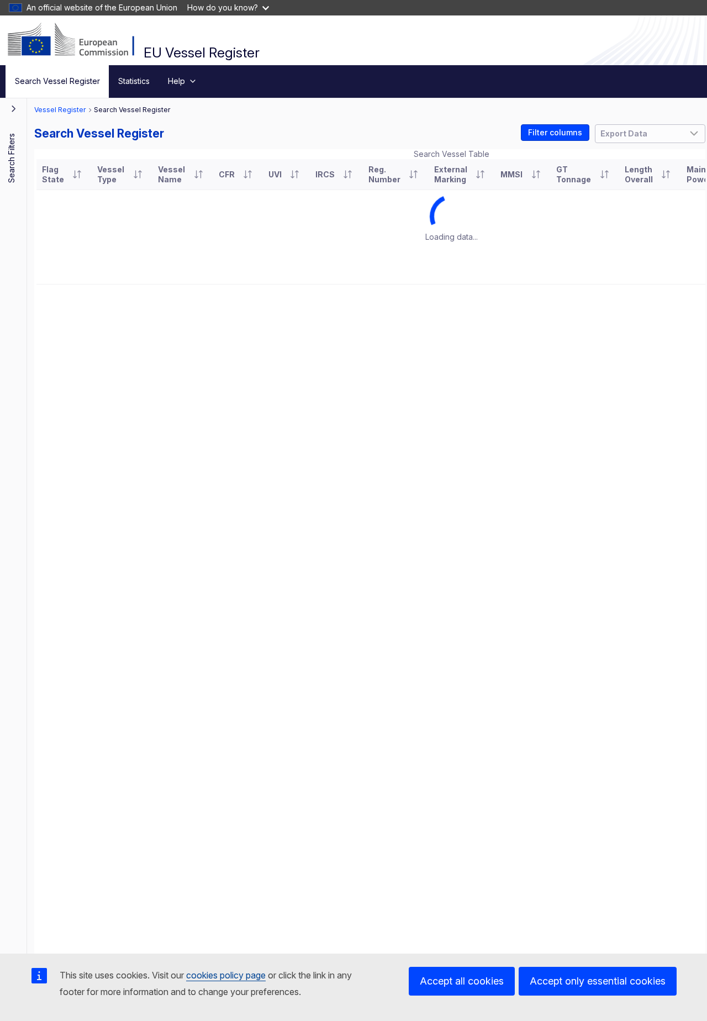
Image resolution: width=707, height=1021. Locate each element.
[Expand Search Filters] (14, 108)
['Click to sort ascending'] (76, 174)
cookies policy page (226, 975)
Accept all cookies (462, 981)
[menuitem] (57, 81)
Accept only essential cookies (598, 981)
